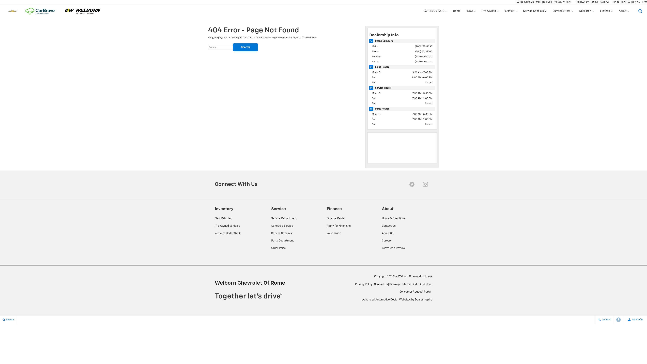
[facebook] (412, 184)
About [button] (622, 12)
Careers (387, 240)
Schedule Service (282, 226)
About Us (387, 233)
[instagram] (425, 184)
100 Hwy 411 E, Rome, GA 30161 (592, 2)
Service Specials (281, 233)
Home (456, 11)
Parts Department (282, 240)
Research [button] (585, 12)
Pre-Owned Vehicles (227, 226)
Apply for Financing (339, 226)
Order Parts (278, 248)
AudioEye (425, 284)
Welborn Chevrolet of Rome (415, 276)
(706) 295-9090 (423, 46)
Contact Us (389, 226)
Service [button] (509, 12)
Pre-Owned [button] (489, 12)
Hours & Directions (393, 218)
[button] (640, 11)
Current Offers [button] (561, 12)
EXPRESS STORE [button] (433, 12)
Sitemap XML (410, 284)
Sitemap (394, 284)
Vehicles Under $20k (228, 233)
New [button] (470, 12)
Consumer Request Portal (415, 292)
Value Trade (334, 233)
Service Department (283, 218)
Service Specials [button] (533, 12)
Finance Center (336, 218)
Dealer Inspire (423, 299)
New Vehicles (223, 218)
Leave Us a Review (393, 248)
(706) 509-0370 (423, 56)
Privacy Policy (363, 284)
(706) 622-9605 (423, 51)
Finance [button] (605, 12)
